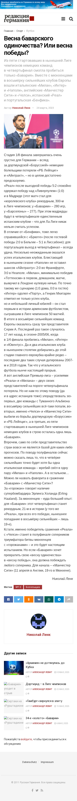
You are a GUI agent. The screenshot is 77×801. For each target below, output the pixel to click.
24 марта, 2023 (45, 107)
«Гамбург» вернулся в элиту (44, 701)
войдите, (27, 739)
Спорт (19, 31)
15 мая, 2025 (62, 706)
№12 (18, 587)
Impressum (47, 762)
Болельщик (33, 587)
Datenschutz (29, 762)
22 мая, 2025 (62, 689)
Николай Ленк (21, 107)
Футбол (30, 31)
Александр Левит (42, 672)
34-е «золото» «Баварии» (42, 718)
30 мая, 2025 (62, 672)
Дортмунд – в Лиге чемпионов (46, 684)
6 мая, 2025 (62, 723)
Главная (8, 31)
